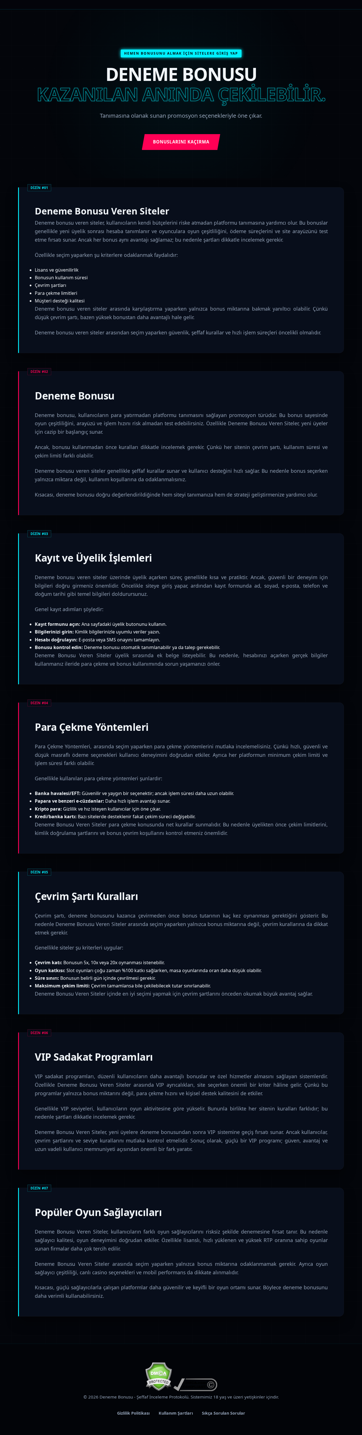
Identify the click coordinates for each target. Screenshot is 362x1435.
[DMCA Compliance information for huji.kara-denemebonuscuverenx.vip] (195, 1389)
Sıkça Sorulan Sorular (223, 1413)
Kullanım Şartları (176, 1413)
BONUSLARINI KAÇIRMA (181, 142)
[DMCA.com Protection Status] (158, 1389)
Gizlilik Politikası (133, 1413)
